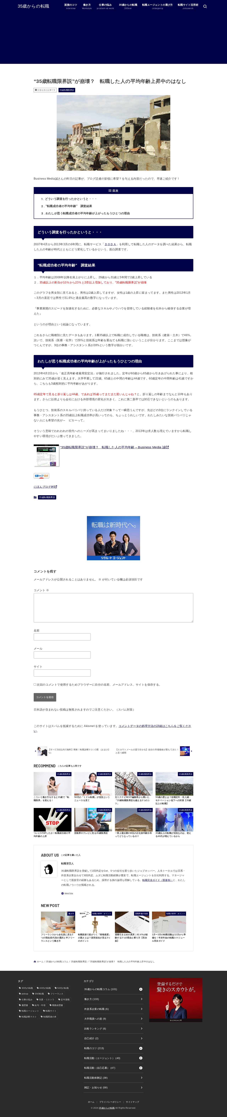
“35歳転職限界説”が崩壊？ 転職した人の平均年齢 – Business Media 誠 (112, 447)
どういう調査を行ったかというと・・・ (69, 198)
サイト (38, 666)
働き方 (91, 999)
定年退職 (65, 999)
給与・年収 (40, 1005)
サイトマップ (132, 1102)
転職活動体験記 (96, 1077)
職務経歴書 (57, 1005)
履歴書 (25, 1005)
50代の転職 (63, 988)
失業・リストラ (46, 999)
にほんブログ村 (44, 486)
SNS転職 (39, 994)
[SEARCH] (205, 6)
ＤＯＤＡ (110, 244)
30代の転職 (27, 988)
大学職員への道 (95, 1018)
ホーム (40, 961)
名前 (37, 630)
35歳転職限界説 (67, 90)
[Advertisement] (113, 39)
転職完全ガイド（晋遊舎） (157, 880)
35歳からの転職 (33, 6)
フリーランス (56, 994)
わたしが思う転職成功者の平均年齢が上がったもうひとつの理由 (85, 213)
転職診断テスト (29, 1017)
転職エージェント (30, 1011)
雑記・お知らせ (96, 1087)
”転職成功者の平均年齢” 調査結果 (66, 206)
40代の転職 (45, 988)
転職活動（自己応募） (99, 1067)
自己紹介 (91, 1038)
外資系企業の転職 (96, 1009)
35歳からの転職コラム (57, 961)
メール (38, 648)
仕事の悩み (27, 999)
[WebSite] (67, 893)
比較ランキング (95, 1028)
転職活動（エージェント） (102, 1058)
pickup (25, 994)
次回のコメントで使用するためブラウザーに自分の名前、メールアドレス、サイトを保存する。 (99, 684)
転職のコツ (94, 1048)
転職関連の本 (50, 1017)
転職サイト (51, 1011)
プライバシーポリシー (110, 1102)
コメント (41, 590)
